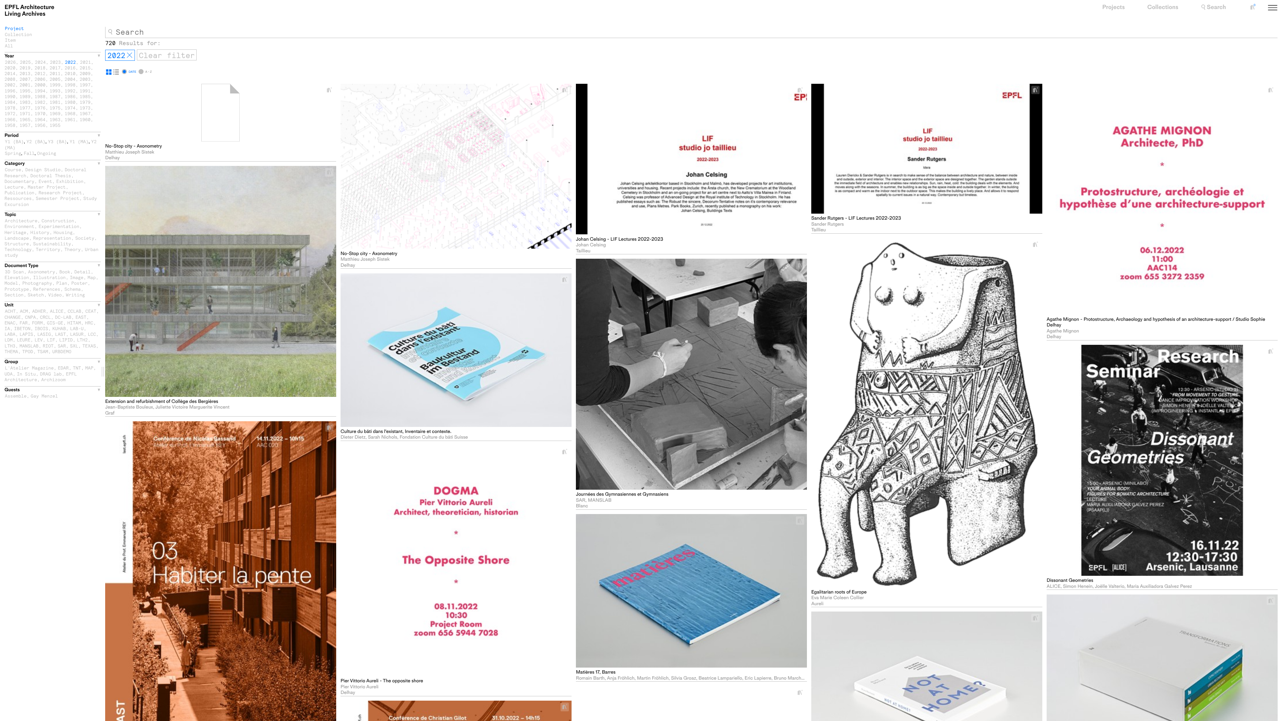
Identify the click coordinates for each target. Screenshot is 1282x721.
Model (11, 283)
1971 (25, 113)
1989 (25, 96)
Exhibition (69, 181)
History (39, 232)
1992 (70, 90)
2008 (10, 79)
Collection (18, 34)
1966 (10, 119)
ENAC (10, 322)
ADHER (39, 311)
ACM (24, 311)
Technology (18, 249)
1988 (40, 96)
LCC (92, 334)
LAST (60, 334)
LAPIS (26, 334)
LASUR (77, 334)
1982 (40, 102)
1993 (55, 90)
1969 (55, 113)
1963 (55, 119)
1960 (85, 119)
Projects (1113, 7)
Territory (48, 249)
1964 (40, 119)
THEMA (11, 351)
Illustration (49, 277)
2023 (55, 62)
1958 (10, 125)
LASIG (44, 334)
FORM (37, 322)
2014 (10, 73)
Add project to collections (332, 90)
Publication (19, 192)
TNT (77, 368)
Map (91, 277)
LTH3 (10, 345)
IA (7, 328)
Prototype (17, 289)
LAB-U (77, 328)
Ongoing (46, 153)
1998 (70, 84)
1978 (10, 107)
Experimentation (58, 226)
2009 (85, 73)
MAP (89, 368)
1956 (40, 125)
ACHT (10, 311)
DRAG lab (51, 374)
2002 (10, 84)
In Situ (26, 374)
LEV (39, 339)
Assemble (16, 396)
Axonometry (41, 271)
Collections (1163, 7)
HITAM (74, 322)
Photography (37, 283)
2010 (70, 73)
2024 (40, 62)
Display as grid (109, 72)
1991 (85, 90)
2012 (40, 73)
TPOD (27, 351)
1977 (25, 107)
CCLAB (74, 311)
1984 (10, 102)
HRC (89, 322)
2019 (25, 67)
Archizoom (53, 379)
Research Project (60, 192)
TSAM (42, 351)
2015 (85, 67)
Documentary (19, 181)
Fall (29, 153)
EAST (80, 317)
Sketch (36, 294)
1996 (10, 90)
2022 (70, 62)
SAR (62, 345)
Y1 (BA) (14, 141)
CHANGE (13, 317)
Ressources (18, 198)
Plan (61, 283)
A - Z (148, 71)
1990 (10, 96)
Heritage (15, 232)
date (132, 71)
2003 (85, 79)
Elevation (17, 277)
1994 (40, 90)
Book (64, 271)
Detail (82, 271)
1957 (25, 125)
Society (84, 238)
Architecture (21, 220)
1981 (55, 102)
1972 (10, 113)
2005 (55, 79)
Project (14, 28)
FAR (24, 322)
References (46, 289)
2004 (70, 79)
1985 (85, 96)
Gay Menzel (44, 396)
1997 (85, 84)
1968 (70, 113)
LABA (10, 334)
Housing (62, 232)
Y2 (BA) (35, 141)
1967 (85, 113)
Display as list (116, 72)
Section (14, 294)
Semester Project (57, 198)
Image (76, 277)
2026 (10, 62)
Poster (79, 283)
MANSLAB (29, 345)
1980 (70, 102)
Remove (129, 55)
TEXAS (89, 345)
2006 (40, 79)
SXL (74, 345)
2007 (25, 79)
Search (1216, 7)
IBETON (22, 328)
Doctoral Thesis (50, 175)
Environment (19, 226)
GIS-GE (55, 322)
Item (10, 40)
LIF (51, 339)
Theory (72, 249)
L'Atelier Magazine (29, 368)
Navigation (1280, 8)
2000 (40, 84)
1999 (55, 84)
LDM (9, 339)
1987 (55, 96)
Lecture (14, 187)
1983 (25, 102)
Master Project (47, 187)
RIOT (48, 345)
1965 (25, 119)
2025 (25, 62)
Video (55, 294)
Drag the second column (102, 372)
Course (13, 169)
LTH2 (82, 339)
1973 (85, 107)
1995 (25, 90)
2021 (85, 62)
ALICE (57, 311)
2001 (25, 84)
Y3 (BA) (57, 141)
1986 (70, 96)
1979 (85, 102)
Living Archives (29, 10)
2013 (25, 73)
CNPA (30, 317)
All (9, 45)
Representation (52, 238)
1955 (55, 125)
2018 (40, 67)
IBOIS (41, 328)
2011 (55, 73)
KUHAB (59, 328)
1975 (55, 107)
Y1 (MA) (78, 141)
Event (45, 181)
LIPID (66, 339)
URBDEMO (61, 351)
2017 (55, 67)
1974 (70, 107)
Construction (58, 220)
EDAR (63, 368)
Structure (17, 243)
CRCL (45, 317)
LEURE (23, 339)
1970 (40, 113)
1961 (70, 119)
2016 (70, 67)
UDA (9, 374)
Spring (13, 153)
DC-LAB (63, 317)
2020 (10, 67)
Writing (75, 294)
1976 (40, 107)
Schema (72, 289)
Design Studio (43, 169)
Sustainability (52, 243)
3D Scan (14, 271)
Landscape (17, 238)
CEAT (90, 311)
